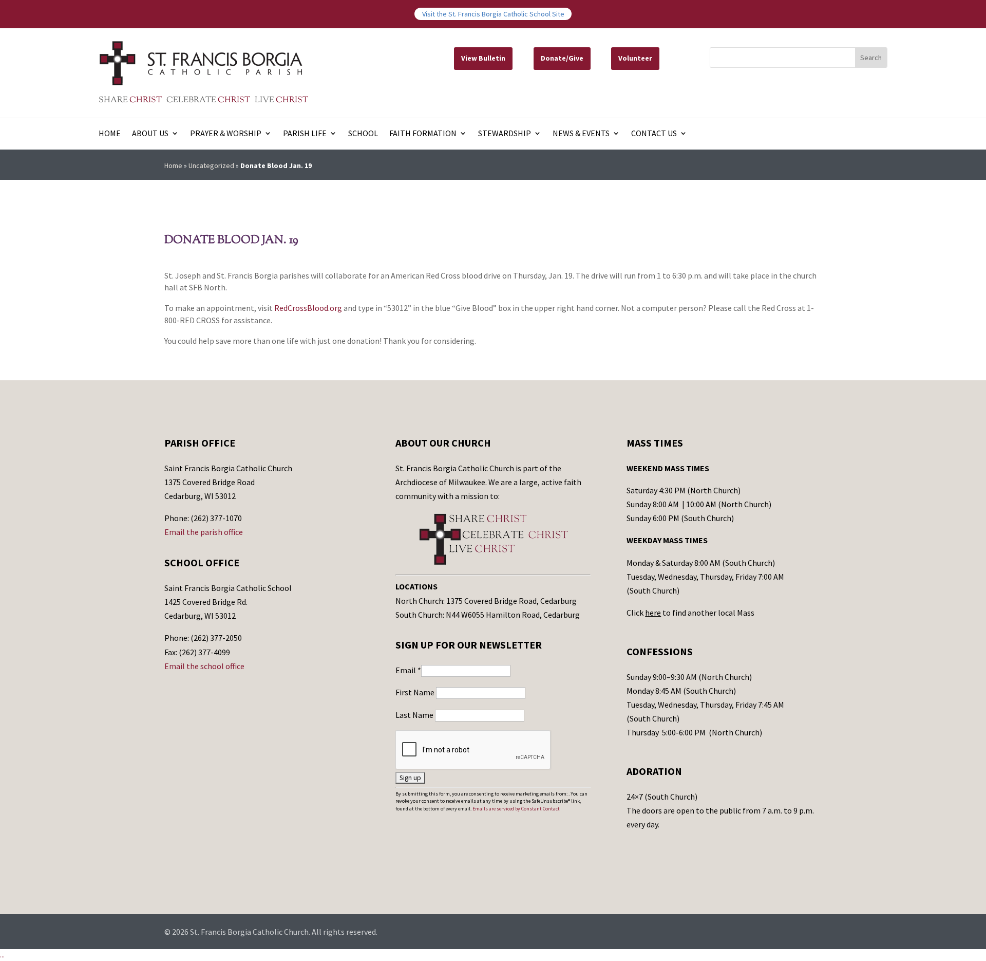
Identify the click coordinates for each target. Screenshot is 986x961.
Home (110, 134)
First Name (415, 692)
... (2, 954)
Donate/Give (562, 58)
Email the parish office (203, 532)
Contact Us (654, 134)
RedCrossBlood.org (308, 308)
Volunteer (635, 58)
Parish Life (305, 134)
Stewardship (504, 134)
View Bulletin (483, 58)
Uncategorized (211, 165)
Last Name (415, 715)
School (363, 134)
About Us (150, 134)
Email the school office (204, 666)
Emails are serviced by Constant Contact (516, 808)
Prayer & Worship (225, 134)
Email (408, 670)
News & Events (581, 134)
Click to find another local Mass (690, 612)
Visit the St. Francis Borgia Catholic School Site (493, 14)
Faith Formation (423, 134)
